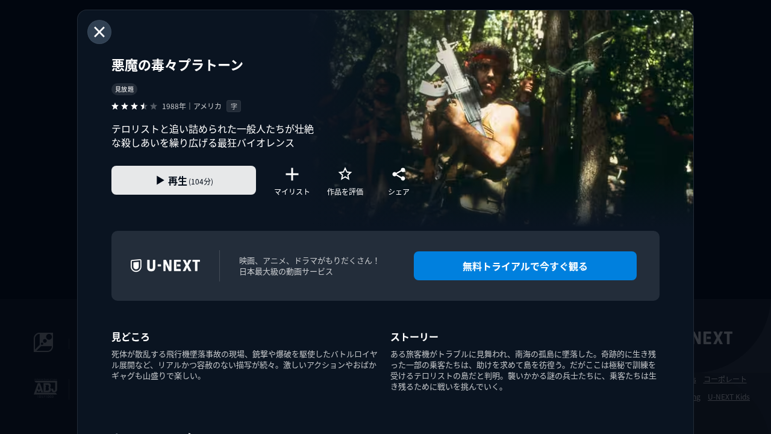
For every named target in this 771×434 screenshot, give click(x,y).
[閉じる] (99, 32)
